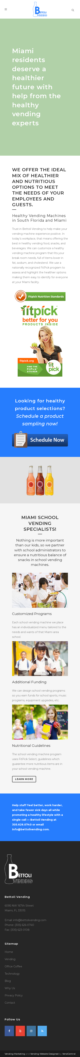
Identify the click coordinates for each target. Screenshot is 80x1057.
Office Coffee (13, 966)
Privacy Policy (14, 995)
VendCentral (69, 1053)
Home (9, 952)
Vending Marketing (15, 1053)
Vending (10, 959)
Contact (10, 1002)
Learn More (24, 779)
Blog (8, 981)
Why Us (10, 988)
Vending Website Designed (44, 1053)
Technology (12, 973)
